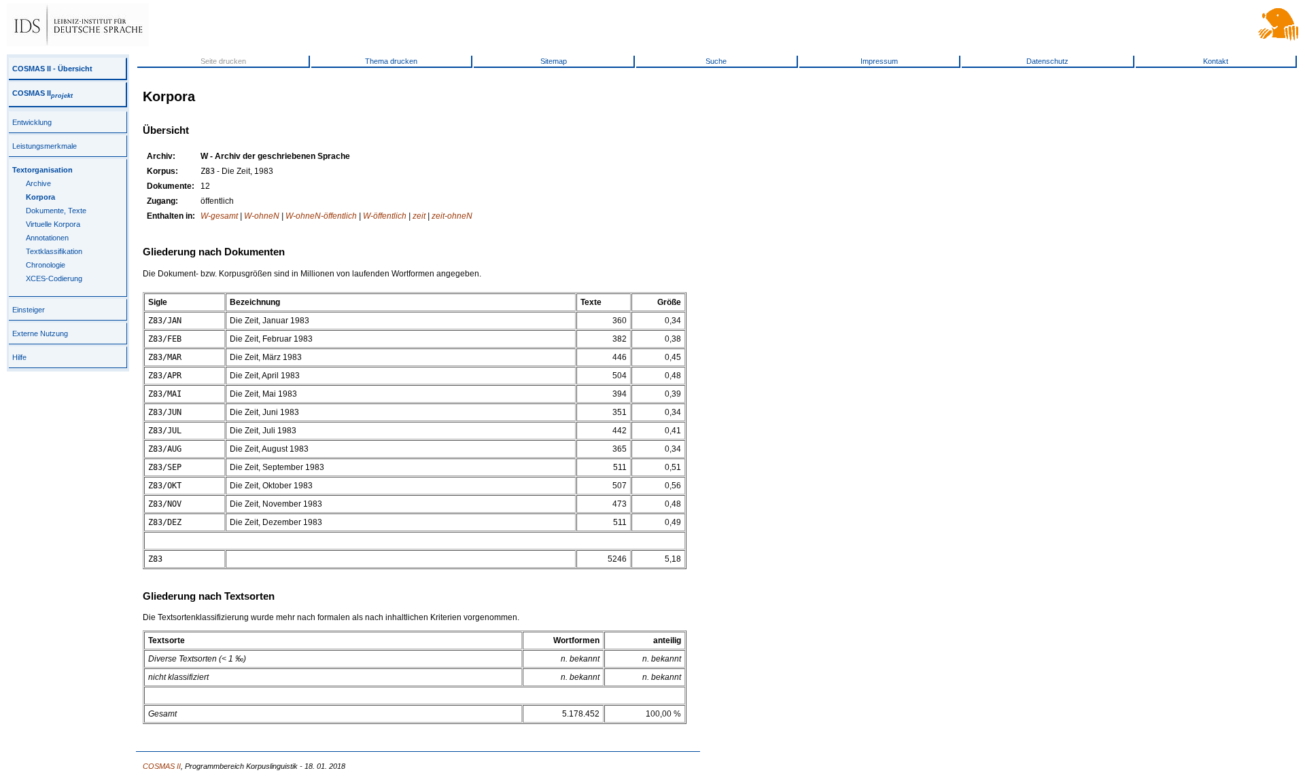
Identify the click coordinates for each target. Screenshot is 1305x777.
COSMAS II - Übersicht (52, 69)
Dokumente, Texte (56, 210)
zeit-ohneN (452, 216)
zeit (419, 216)
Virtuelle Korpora (53, 224)
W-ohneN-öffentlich (321, 216)
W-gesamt (219, 216)
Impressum (879, 61)
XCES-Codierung (54, 278)
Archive (38, 183)
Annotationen (47, 238)
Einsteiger (28, 310)
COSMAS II (42, 93)
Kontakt (1215, 61)
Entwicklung (32, 122)
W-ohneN (261, 216)
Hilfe (19, 357)
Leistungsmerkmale (44, 146)
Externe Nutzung (40, 333)
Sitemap (553, 61)
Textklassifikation (54, 251)
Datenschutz (1047, 61)
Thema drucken (391, 61)
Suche (716, 61)
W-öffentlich (384, 216)
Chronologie (45, 265)
